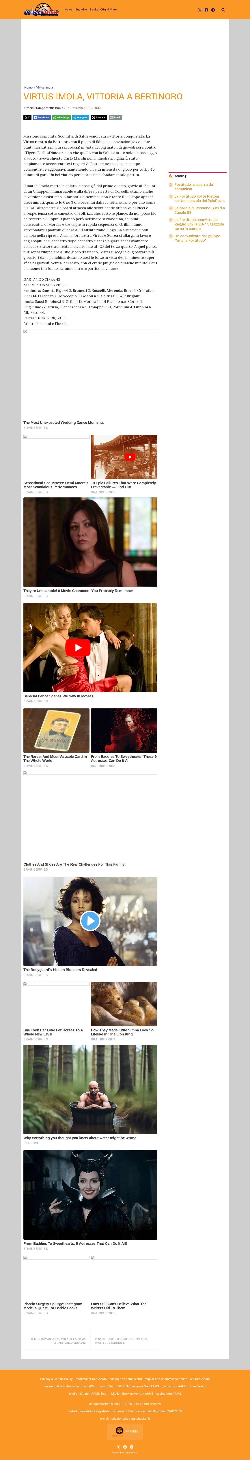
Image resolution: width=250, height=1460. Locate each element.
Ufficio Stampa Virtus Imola (43, 108)
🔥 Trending (177, 176)
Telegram (82, 117)
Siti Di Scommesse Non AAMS (138, 1386)
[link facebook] (206, 9)
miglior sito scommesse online (166, 1379)
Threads (100, 117)
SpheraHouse (131, 1452)
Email (117, 117)
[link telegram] (213, 9)
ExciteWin (89, 1386)
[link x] (200, 9)
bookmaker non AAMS (91, 1379)
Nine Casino (197, 1386)
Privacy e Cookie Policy (56, 1379)
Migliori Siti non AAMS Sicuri (88, 1393)
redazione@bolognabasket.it (130, 1418)
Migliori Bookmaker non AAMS (132, 1393)
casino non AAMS (174, 1386)
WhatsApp (63, 117)
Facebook (43, 117)
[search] (223, 9)
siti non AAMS (200, 1379)
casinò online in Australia (61, 1386)
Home (28, 87)
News (68, 9)
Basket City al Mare (103, 9)
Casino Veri (106, 1386)
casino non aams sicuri (126, 1379)
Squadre (81, 9)
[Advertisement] (125, 57)
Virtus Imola (44, 87)
